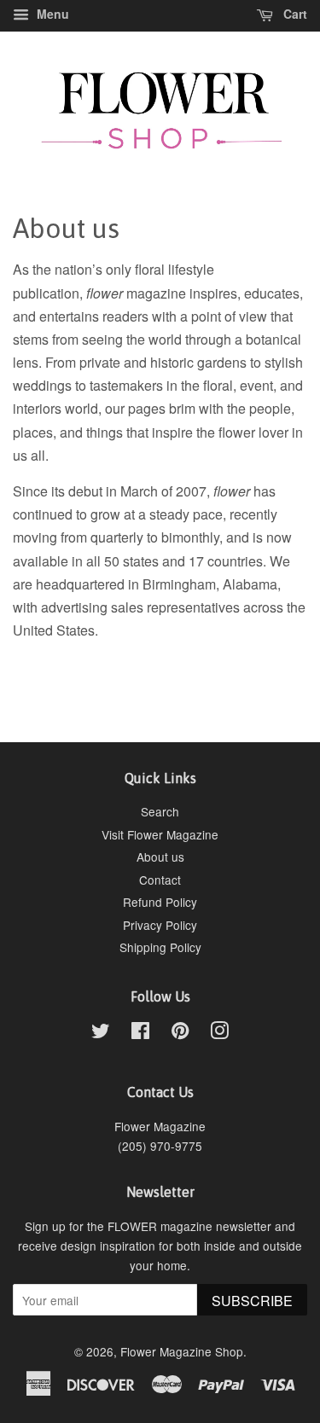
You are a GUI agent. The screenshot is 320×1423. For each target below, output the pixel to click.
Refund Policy (160, 901)
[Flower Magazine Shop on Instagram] (219, 1033)
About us (160, 856)
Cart (293, 13)
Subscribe (252, 1300)
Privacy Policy (160, 924)
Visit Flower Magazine (160, 834)
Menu (51, 13)
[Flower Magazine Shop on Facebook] (140, 1033)
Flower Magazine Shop (181, 1351)
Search (160, 811)
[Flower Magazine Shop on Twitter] (100, 1033)
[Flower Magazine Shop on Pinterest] (180, 1033)
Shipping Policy (160, 946)
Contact (160, 879)
